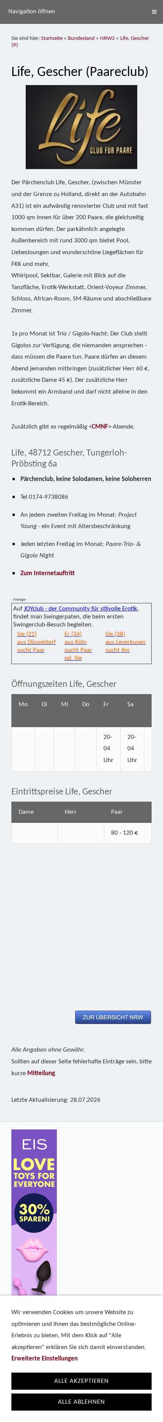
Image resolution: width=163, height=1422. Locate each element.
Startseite (52, 38)
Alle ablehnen (81, 1402)
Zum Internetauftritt (47, 573)
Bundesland (81, 38)
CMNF (100, 427)
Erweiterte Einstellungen (44, 1359)
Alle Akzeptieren (81, 1381)
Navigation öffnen (31, 11)
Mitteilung (41, 1073)
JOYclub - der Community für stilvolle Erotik (80, 609)
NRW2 (107, 38)
